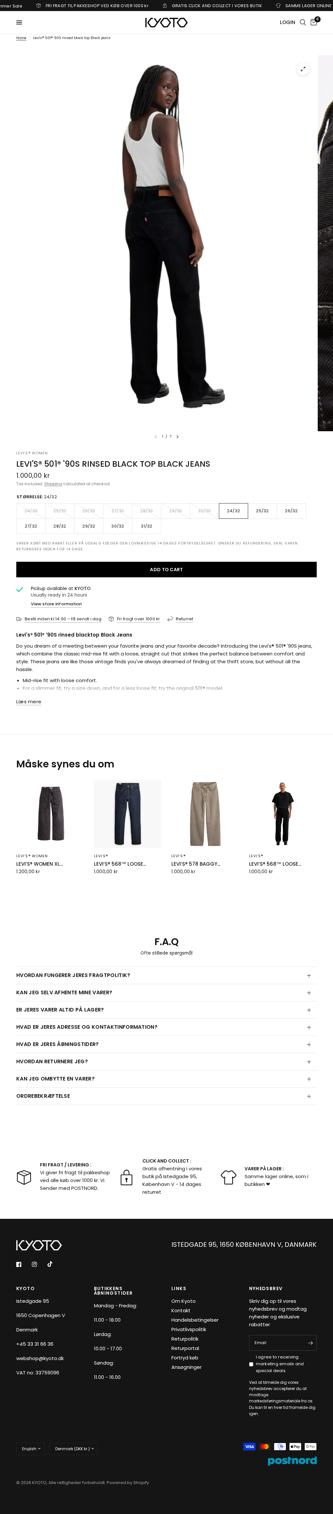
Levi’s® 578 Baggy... (195, 863)
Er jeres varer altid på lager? (60, 1009)
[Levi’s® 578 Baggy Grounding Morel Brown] (205, 814)
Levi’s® (101, 856)
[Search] (303, 22)
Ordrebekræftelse (43, 1096)
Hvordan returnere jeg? (52, 1061)
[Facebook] (23, 1264)
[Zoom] (303, 69)
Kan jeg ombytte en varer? (55, 1078)
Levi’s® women (32, 856)
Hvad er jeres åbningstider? (57, 1044)
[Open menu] (19, 22)
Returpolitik (184, 1338)
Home (21, 37)
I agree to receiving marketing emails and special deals (280, 1364)
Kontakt (181, 1310)
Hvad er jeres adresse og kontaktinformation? (86, 1027)
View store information (56, 604)
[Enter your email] (310, 1343)
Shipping (53, 484)
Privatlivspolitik (188, 1329)
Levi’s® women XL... (39, 863)
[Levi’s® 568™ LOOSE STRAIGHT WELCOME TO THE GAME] (128, 814)
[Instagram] (39, 1264)
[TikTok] (54, 1264)
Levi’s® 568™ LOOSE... (120, 863)
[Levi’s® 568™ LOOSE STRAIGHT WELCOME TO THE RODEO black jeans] (283, 814)
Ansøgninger (186, 1367)
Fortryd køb (184, 1357)
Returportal (185, 1348)
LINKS (178, 1288)
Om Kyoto (183, 1301)
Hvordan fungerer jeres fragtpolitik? (73, 975)
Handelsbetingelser (195, 1319)
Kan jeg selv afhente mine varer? (64, 992)
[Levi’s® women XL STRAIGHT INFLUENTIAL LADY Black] (50, 814)
